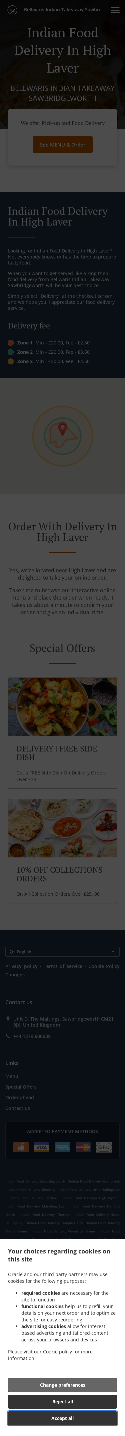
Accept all (62, 1418)
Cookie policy (57, 1351)
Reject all (62, 1401)
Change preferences (62, 1385)
